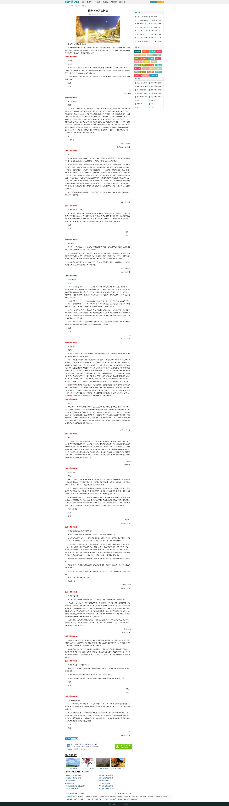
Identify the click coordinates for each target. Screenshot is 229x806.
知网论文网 (119, 796)
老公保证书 (140, 34)
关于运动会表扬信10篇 (106, 786)
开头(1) (159, 51)
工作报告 (139, 104)
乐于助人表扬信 (104, 780)
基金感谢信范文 (141, 90)
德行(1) (159, 68)
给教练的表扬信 (71, 780)
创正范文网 (134, 799)
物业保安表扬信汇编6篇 (106, 788)
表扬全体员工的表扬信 (106, 775)
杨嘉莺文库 (164, 796)
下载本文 (108, 14)
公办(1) (143, 72)
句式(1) (137, 55)
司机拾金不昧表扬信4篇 (73, 775)
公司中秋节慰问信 (142, 37)
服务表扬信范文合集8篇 (77, 793)
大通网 (145, 796)
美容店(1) (158, 72)
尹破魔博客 (80, 796)
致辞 (138, 107)
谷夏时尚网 (94, 796)
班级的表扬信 (70, 783)
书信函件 (98, 2)
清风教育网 (120, 799)
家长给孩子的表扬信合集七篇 (75, 786)
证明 (138, 100)
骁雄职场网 (95, 799)
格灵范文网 (139, 796)
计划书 (153, 107)
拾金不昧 (74, 738)
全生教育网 (127, 799)
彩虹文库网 (76, 799)
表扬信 (84, 6)
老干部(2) (158, 65)
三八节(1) (137, 68)
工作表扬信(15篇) (104, 783)
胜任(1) (146, 75)
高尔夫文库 (113, 799)
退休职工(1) (153, 75)
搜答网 (82, 799)
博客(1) (137, 58)
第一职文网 (88, 799)
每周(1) (151, 58)
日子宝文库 (150, 796)
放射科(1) (146, 61)
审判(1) (137, 72)
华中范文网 (113, 796)
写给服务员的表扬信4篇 (73, 778)
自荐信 (153, 100)
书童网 (107, 796)
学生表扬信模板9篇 (72, 788)
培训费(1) (150, 72)
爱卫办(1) (137, 51)
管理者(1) (145, 51)
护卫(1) (143, 55)
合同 (152, 104)
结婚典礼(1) (138, 61)
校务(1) (151, 65)
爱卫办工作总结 (155, 27)
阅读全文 (102, 14)
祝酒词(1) (144, 58)
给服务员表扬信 (155, 30)
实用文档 (122, 2)
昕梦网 (100, 799)
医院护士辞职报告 (156, 34)
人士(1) (137, 65)
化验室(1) (145, 68)
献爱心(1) (144, 65)
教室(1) (154, 61)
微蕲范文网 (70, 799)
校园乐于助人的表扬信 (106, 778)
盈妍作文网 (101, 796)
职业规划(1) (138, 75)
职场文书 (89, 2)
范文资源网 (157, 796)
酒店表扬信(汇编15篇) (124, 793)
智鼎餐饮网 (106, 799)
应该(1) (152, 51)
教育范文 (106, 2)
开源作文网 (87, 796)
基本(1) (150, 55)
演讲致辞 (114, 2)
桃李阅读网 (132, 796)
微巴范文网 (112, 804)
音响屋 (75, 796)
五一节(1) (157, 55)
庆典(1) (158, 58)
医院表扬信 (154, 16)
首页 (83, 2)
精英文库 (126, 796)
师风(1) (152, 68)
